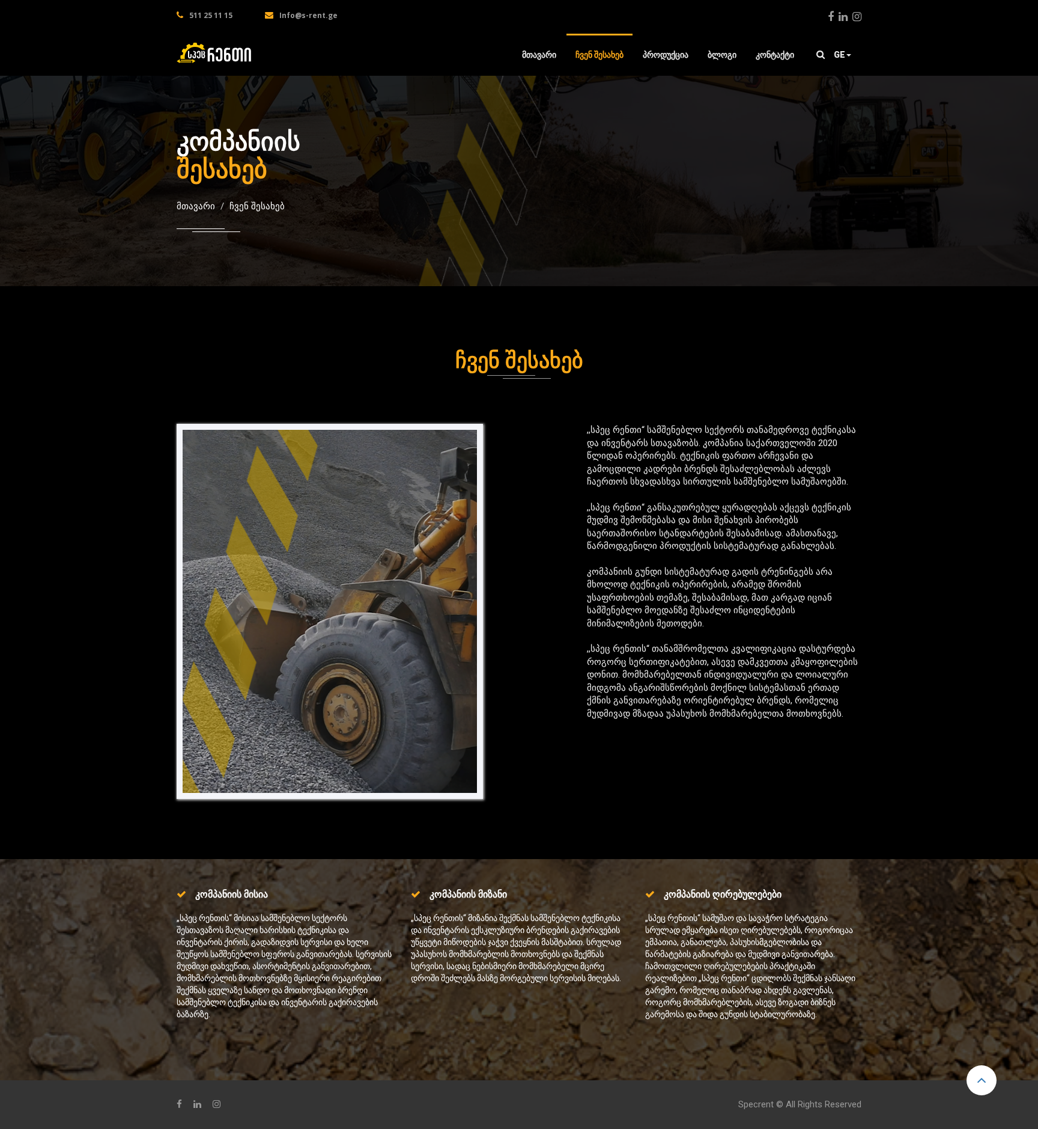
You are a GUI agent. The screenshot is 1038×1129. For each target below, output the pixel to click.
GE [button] (839, 55)
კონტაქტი (775, 55)
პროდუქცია (665, 55)
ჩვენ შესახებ (599, 55)
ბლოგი (722, 55)
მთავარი (539, 55)
